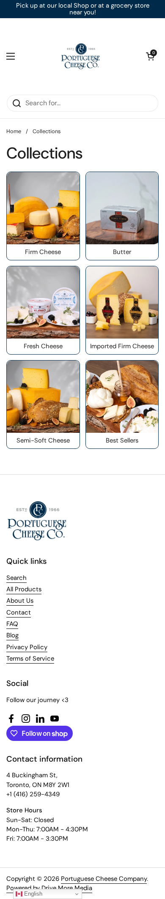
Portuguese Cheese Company (104, 878)
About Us (19, 600)
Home (13, 131)
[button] (150, 56)
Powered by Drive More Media (49, 888)
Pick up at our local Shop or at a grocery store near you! (82, 9)
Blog (12, 635)
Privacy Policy (26, 647)
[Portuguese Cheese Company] (80, 56)
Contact (18, 612)
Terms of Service (30, 658)
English (32, 894)
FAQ (12, 624)
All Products (23, 589)
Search (16, 578)
